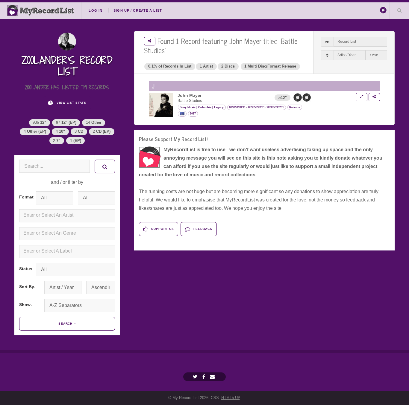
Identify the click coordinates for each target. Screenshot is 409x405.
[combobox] (67, 215)
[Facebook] (204, 376)
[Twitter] (196, 376)
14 (94, 122)
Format (25, 197)
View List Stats (70, 102)
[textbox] (68, 215)
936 (39, 122)
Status (25, 268)
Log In (95, 10)
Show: (25, 304)
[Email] (213, 376)
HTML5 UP (230, 397)
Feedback (202, 228)
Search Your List (399, 10)
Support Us (162, 228)
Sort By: (27, 286)
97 (66, 122)
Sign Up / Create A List (137, 10)
